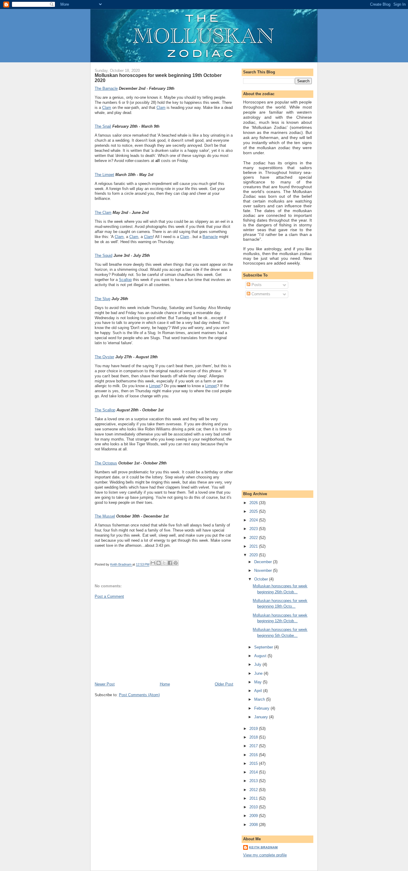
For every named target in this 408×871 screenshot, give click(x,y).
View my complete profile (265, 855)
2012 (254, 789)
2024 (254, 520)
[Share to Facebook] (170, 563)
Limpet (155, 386)
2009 (254, 815)
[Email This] (153, 563)
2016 (254, 755)
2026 (254, 503)
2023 (254, 528)
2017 (254, 746)
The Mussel (105, 516)
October (261, 579)
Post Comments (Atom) (139, 695)
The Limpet (104, 174)
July (258, 664)
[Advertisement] (139, 640)
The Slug (102, 298)
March (260, 699)
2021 (254, 546)
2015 (254, 763)
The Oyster (104, 357)
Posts (256, 284)
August (261, 656)
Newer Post (105, 684)
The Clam (103, 212)
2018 (254, 737)
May (258, 682)
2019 (254, 728)
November (263, 570)
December (263, 562)
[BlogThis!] (159, 563)
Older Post (224, 684)
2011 (254, 798)
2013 (254, 781)
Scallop (125, 279)
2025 (254, 511)
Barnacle (210, 236)
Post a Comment (109, 596)
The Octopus (106, 463)
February (262, 708)
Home (165, 684)
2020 (254, 555)
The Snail (103, 126)
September (264, 647)
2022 (254, 537)
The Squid (103, 255)
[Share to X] (164, 563)
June (259, 673)
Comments (260, 294)
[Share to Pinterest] (176, 563)
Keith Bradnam (263, 847)
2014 (254, 772)
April (258, 690)
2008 (254, 824)
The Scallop (105, 410)
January (261, 717)
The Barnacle (106, 88)
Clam (106, 107)
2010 (254, 807)
